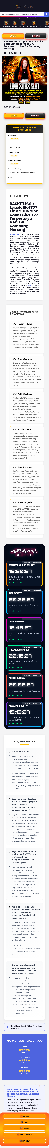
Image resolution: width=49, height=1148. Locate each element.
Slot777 (31, 285)
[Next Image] (45, 79)
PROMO (26, 1116)
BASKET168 (14, 234)
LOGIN (13, 36)
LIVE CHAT (25, 1141)
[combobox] (22, 14)
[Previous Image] (4, 79)
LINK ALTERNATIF (26, 1135)
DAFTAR (36, 36)
